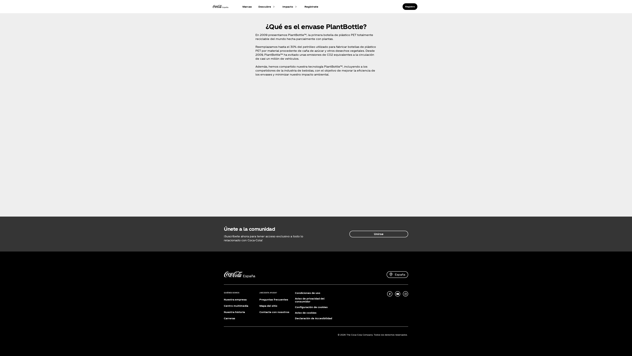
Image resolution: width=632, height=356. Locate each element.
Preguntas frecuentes (273, 299)
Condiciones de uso (307, 293)
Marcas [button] (247, 6)
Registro (410, 6)
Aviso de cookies (305, 312)
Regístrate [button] (311, 6)
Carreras (229, 318)
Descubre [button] (264, 6)
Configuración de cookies (311, 307)
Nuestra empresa (235, 299)
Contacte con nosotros (274, 312)
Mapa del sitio (268, 305)
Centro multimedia (236, 305)
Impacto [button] (287, 6)
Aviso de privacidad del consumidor (310, 300)
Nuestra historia (234, 312)
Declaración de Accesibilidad (313, 318)
